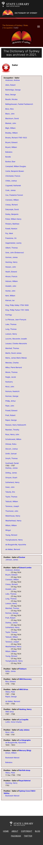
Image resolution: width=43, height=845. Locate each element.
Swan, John (9, 487)
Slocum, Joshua (11, 449)
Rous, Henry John (12, 434)
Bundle (8, 157)
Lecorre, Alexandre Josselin (16, 339)
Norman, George (11, 396)
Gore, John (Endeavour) (14, 252)
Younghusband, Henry (14, 540)
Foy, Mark (9, 233)
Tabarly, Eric (10, 492)
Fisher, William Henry (13, 219)
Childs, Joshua (11, 181)
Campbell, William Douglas (15, 166)
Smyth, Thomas (11, 458)
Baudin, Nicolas (11, 99)
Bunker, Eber (10, 162)
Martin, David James (13, 353)
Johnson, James (11, 560)
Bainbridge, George (13, 90)
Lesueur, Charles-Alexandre (16, 343)
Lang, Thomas (10, 329)
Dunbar (22, 557)
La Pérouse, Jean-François (15, 319)
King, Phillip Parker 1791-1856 (17, 310)
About (15, 831)
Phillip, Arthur (10, 401)
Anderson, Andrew (12, 80)
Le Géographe (25, 740)
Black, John (9, 114)
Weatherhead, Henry (13, 521)
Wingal (8, 530)
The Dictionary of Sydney (12, 25)
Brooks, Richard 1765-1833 (16, 138)
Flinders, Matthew (12, 224)
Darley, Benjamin (11, 214)
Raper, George (11, 420)
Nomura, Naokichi (12, 391)
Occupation (8, 28)
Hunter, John (10, 291)
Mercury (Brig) (25, 750)
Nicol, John (9, 387)
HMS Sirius (23, 689)
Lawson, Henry (11, 334)
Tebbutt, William (11, 501)
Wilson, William (11, 525)
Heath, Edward (11, 272)
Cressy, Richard (11, 205)
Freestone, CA (10, 238)
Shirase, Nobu (10, 444)
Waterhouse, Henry (12, 516)
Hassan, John (10, 267)
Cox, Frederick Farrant (14, 195)
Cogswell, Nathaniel (13, 185)
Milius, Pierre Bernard (13, 367)
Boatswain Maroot (12, 758)
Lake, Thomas (10, 324)
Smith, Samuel (10, 454)
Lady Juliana (24, 730)
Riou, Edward (10, 681)
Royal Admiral (24, 781)
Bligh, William (10, 128)
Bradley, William (11, 133)
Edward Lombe (25, 567)
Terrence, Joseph (12, 506)
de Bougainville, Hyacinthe (15, 545)
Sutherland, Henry (12, 482)
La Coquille (23, 719)
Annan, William (11, 753)
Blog (37, 831)
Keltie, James (10, 671)
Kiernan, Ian (10, 300)
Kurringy (8, 315)
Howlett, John (10, 286)
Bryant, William (11, 147)
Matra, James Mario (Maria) (16, 358)
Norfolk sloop (24, 770)
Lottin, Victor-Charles (13, 722)
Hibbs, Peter (10, 692)
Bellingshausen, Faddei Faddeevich (19, 104)
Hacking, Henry (11, 262)
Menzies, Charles (12, 363)
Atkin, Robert (10, 85)
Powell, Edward (11, 410)
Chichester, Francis (12, 176)
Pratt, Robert (10, 415)
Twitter (28, 836)
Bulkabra (8, 152)
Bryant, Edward (11, 142)
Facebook (16, 836)
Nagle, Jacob (10, 377)
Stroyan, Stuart (11, 477)
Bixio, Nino (9, 109)
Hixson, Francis (11, 276)
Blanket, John (10, 123)
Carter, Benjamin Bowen (14, 171)
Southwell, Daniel (12, 463)
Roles (26, 25)
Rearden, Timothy (12, 430)
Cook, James (10, 190)
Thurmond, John (11, 511)
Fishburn (23, 669)
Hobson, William (11, 281)
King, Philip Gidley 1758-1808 (17, 305)
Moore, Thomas (11, 372)
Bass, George (10, 94)
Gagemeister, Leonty (13, 243)
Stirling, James (11, 473)
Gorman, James (11, 257)
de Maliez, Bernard (12, 549)
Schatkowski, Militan (13, 439)
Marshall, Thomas (12, 348)
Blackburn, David (12, 118)
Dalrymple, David (12, 209)
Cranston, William (12, 200)
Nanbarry (9, 382)
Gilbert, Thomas (11, 248)
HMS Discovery (25, 679)
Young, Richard (11, 535)
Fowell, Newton (11, 229)
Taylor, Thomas (11, 497)
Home (6, 831)
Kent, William (10, 296)
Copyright (26, 831)
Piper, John (9, 406)
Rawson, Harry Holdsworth (15, 425)
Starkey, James (11, 468)
